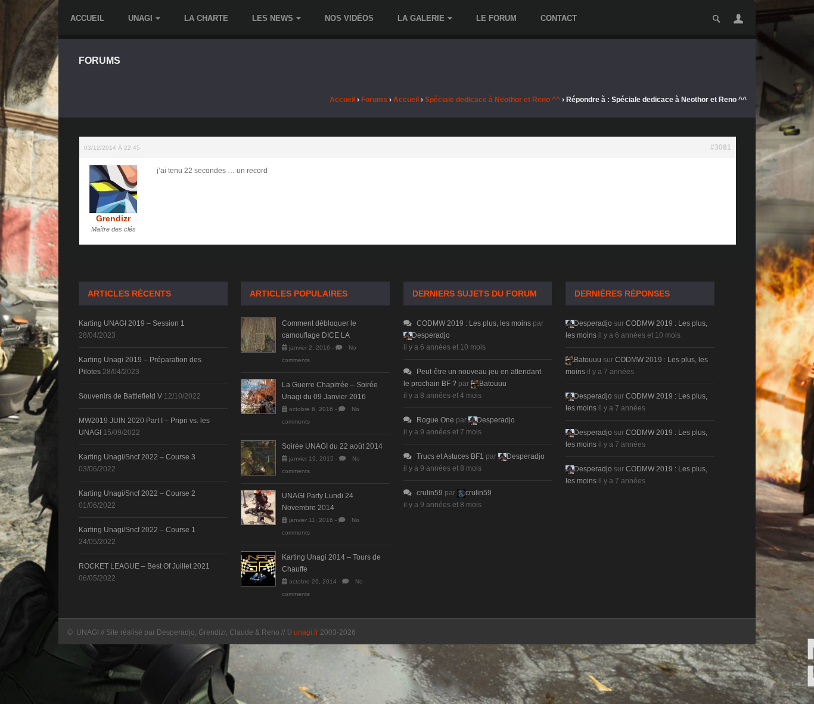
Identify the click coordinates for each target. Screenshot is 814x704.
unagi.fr (306, 632)
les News (272, 18)
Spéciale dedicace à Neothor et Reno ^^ (492, 99)
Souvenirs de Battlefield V (120, 396)
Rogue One (435, 420)
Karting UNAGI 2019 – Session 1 (132, 323)
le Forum (496, 18)
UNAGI (140, 18)
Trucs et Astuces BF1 (450, 456)
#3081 (720, 147)
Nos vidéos (349, 18)
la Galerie (421, 18)
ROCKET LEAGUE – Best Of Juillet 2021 (144, 566)
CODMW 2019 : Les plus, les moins (474, 323)
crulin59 (430, 493)
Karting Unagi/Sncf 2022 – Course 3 (137, 457)
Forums (374, 99)
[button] (738, 18)
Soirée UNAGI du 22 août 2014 (332, 446)
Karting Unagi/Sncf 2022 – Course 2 (137, 493)
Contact (558, 18)
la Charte (206, 18)
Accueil (87, 18)
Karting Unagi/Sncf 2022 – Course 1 (137, 530)
